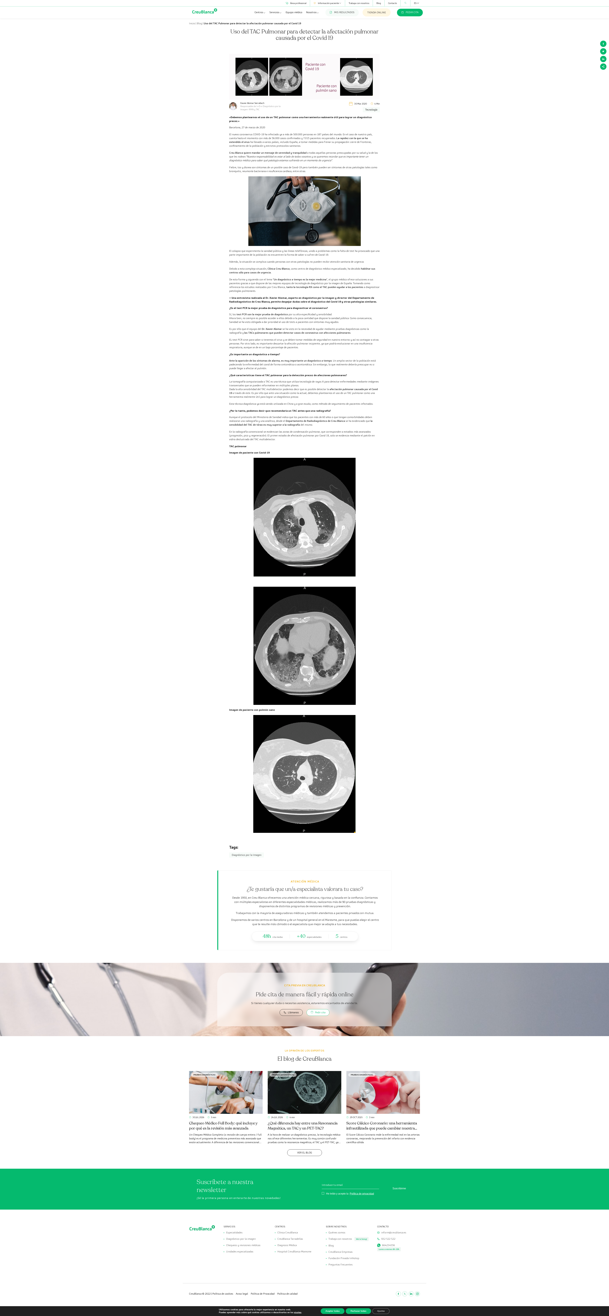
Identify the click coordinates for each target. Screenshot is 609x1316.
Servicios (274, 12)
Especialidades (234, 1232)
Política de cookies (222, 1293)
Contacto (392, 3)
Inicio (192, 23)
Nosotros (311, 12)
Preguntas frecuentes (340, 1264)
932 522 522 (388, 1239)
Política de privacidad (362, 1193)
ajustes (297, 1312)
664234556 (388, 1245)
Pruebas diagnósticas (204, 1075)
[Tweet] (603, 51)
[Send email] (603, 66)
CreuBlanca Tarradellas (290, 1239)
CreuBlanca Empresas (340, 1252)
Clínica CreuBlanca (287, 1232)
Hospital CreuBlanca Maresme (294, 1251)
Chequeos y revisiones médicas (243, 1245)
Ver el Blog (304, 1152)
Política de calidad (287, 1293)
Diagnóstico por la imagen (241, 1239)
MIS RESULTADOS (344, 12)
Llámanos (293, 1012)
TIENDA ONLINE (376, 12)
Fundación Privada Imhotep (343, 1258)
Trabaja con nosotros (359, 3)
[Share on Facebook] (603, 44)
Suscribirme (399, 1188)
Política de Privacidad (263, 1293)
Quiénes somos (336, 1232)
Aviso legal (242, 1293)
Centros (259, 12)
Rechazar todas (358, 1311)
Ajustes (381, 1311)
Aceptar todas (332, 1311)
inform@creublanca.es (393, 1232)
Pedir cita (320, 1012)
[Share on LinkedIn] (603, 59)
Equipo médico (294, 12)
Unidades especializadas (239, 1251)
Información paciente (328, 3)
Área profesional (298, 3)
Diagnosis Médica (287, 1245)
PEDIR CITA (412, 12)
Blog (378, 3)
